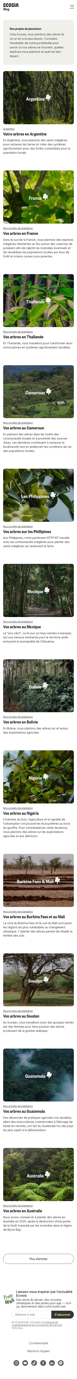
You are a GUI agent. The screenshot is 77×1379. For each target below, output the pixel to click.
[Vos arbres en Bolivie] (38, 685)
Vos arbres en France (20, 233)
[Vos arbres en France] (38, 197)
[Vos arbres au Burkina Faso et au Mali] (38, 880)
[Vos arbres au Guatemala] (38, 1075)
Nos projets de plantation (18, 228)
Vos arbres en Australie (22, 1210)
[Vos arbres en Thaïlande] (38, 300)
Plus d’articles (38, 1258)
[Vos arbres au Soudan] (38, 980)
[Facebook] (43, 1363)
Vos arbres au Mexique (22, 626)
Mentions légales (38, 1351)
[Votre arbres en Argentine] (38, 97)
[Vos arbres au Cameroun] (38, 391)
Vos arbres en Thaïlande (23, 336)
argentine (8, 128)
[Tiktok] (34, 1363)
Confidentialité (38, 1343)
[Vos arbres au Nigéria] (38, 776)
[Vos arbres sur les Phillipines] (38, 495)
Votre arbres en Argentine (25, 133)
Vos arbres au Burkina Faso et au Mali (34, 916)
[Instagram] (16, 1363)
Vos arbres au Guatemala (24, 1111)
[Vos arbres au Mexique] (38, 590)
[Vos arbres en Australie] (38, 1174)
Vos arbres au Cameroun (23, 427)
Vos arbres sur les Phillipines (27, 531)
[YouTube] (25, 1363)
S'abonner (62, 1315)
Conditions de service (49, 1325)
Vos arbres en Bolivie (20, 721)
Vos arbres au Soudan (21, 1016)
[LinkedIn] (52, 1363)
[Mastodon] (61, 1363)
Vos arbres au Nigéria (21, 813)
